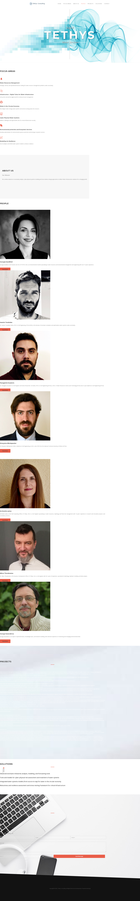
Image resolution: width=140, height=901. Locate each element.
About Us (76, 3)
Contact (106, 3)
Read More (5, 269)
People (83, 3)
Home (59, 3)
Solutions (99, 3)
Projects (90, 3)
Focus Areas (67, 3)
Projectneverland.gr (86, 888)
